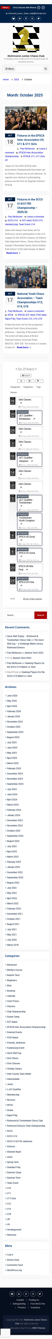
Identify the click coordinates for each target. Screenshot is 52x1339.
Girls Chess (12, 1058)
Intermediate (13, 1079)
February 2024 (14, 810)
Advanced (12, 964)
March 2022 (13, 903)
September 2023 (15, 836)
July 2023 (12, 846)
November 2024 (15, 778)
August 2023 (13, 841)
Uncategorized (14, 1229)
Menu (11, 69)
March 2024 (13, 804)
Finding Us (34, 1300)
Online (10, 1110)
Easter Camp (13, 1016)
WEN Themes (38, 1328)
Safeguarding (19, 1304)
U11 (33, 156)
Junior (10, 1084)
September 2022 (15, 877)
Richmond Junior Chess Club (26, 56)
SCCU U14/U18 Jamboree (19, 1141)
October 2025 (13, 727)
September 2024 (15, 784)
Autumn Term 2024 (34, 652)
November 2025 (15, 721)
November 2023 (15, 825)
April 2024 (12, 799)
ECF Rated (12, 1022)
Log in (10, 1254)
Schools (11, 1146)
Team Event (24, 224)
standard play (11, 224)
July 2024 (12, 789)
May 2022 (12, 893)
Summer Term (14, 1177)
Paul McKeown (27, 148)
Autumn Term (13, 975)
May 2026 (12, 701)
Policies (22, 1307)
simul (9, 1157)
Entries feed (13, 1260)
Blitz (9, 985)
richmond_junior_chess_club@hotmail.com (27, 13)
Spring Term (13, 1162)
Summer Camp (14, 1172)
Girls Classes (13, 1063)
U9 (6, 160)
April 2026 (12, 706)
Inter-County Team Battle (19, 1074)
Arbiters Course (14, 970)
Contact (20, 1300)
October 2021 (13, 919)
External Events (14, 1032)
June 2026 (12, 695)
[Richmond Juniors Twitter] (38, 18)
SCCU (10, 1131)
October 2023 (13, 830)
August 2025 (13, 737)
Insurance (35, 1307)
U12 (30, 318)
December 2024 (15, 773)
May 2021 (12, 934)
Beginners (12, 980)
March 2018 (13, 945)
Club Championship (16, 1011)
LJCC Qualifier (14, 1089)
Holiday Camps (14, 1068)
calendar (11, 996)
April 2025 (12, 758)
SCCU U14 (13, 220)
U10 (9, 1188)
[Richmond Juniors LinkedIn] (19, 18)
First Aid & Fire (38, 1304)
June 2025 (12, 747)
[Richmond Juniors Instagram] (32, 18)
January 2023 (13, 867)
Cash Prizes (13, 1001)
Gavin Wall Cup (14, 1053)
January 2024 (13, 815)
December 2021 (15, 913)
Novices (11, 1100)
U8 (8, 1219)
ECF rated (26, 220)
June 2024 (12, 794)
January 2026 (13, 716)
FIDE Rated (12, 1037)
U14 (33, 224)
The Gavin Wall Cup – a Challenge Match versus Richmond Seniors (25, 644)
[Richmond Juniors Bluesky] (13, 18)
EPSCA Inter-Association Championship (26, 1027)
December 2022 (15, 872)
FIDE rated (41, 315)
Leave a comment (35, 216)
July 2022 (12, 888)
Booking (11, 990)
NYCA (10, 315)
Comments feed (15, 1265)
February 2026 (14, 711)
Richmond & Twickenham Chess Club (25, 1120)
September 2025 (15, 732)
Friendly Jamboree (16, 1042)
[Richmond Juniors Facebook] (26, 18)
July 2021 (12, 929)
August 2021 (13, 924)
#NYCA (21, 315)
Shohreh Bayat (14, 1151)
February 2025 (14, 768)
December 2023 (15, 820)
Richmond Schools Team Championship (26, 1125)
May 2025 (12, 752)
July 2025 (12, 742)
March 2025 (13, 763)
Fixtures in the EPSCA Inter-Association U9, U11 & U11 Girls (30, 140)
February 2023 (14, 862)
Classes (11, 1006)
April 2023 (12, 851)
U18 (40, 318)
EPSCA (26, 156)
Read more (12, 253)
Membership (13, 1094)
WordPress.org (14, 1270)
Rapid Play (10, 318)
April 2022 (12, 898)
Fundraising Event (15, 1048)
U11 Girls (40, 156)
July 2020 (12, 939)
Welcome (11, 1235)
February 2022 (14, 908)
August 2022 (13, 882)
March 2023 (13, 856)
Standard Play (14, 1167)
